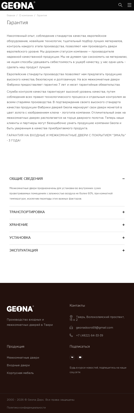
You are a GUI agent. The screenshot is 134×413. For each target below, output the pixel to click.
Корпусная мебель (20, 373)
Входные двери (18, 365)
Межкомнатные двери (23, 357)
